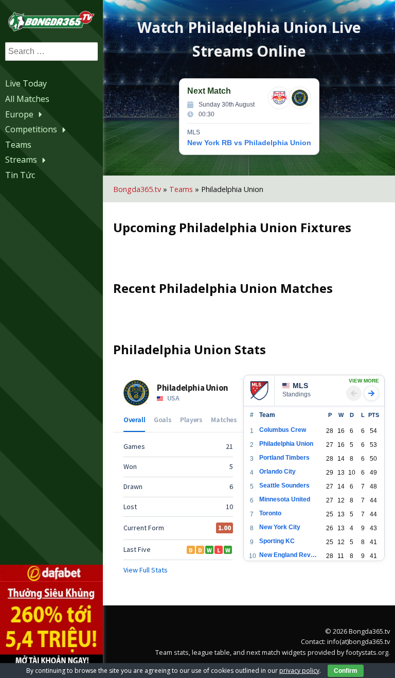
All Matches (27, 99)
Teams (18, 144)
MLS (300, 385)
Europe (19, 114)
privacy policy (299, 670)
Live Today (26, 83)
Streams (21, 159)
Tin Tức (20, 175)
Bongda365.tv (137, 189)
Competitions (31, 129)
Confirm (345, 670)
